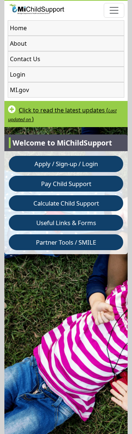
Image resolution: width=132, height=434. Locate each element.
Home (18, 28)
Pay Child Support (66, 183)
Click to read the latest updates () (62, 114)
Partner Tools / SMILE (66, 242)
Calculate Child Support (66, 203)
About (18, 43)
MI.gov (19, 90)
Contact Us (25, 59)
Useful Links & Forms (66, 222)
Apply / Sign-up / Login (66, 164)
